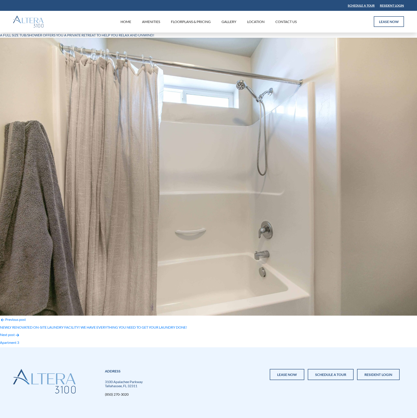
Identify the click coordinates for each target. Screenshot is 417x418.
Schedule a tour (361, 5)
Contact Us (286, 22)
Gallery (229, 22)
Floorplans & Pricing (191, 22)
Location (256, 22)
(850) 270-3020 (117, 394)
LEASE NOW (389, 22)
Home (126, 22)
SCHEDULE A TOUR (330, 374)
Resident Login (392, 5)
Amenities (151, 22)
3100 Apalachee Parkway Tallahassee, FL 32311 (124, 384)
